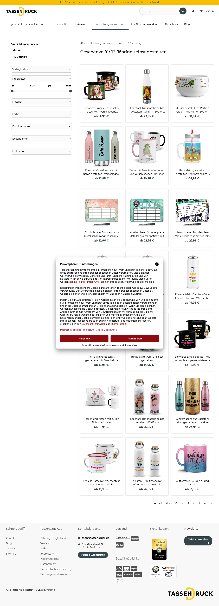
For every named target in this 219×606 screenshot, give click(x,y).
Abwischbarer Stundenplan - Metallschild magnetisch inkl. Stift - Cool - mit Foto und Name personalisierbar (147, 234)
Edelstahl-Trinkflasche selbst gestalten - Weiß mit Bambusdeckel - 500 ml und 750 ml (147, 420)
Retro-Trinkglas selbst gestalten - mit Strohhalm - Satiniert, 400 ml (101, 358)
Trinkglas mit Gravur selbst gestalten (147, 358)
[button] (193, 11)
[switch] (168, 574)
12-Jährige (20, 56)
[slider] (12, 91)
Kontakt (11, 538)
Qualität (11, 548)
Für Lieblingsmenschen (25, 44)
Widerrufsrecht (49, 558)
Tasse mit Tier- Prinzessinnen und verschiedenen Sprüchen (147, 172)
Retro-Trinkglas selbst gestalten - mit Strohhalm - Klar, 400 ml (192, 172)
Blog (9, 543)
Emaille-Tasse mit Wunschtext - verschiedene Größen (101, 482)
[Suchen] (182, 11)
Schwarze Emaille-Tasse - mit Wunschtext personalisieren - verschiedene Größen (192, 358)
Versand (45, 543)
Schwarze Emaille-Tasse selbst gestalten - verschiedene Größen (101, 110)
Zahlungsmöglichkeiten (54, 538)
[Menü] (174, 567)
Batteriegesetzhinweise (54, 574)
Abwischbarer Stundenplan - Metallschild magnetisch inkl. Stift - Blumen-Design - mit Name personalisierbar (101, 234)
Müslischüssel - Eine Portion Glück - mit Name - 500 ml (192, 110)
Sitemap (11, 553)
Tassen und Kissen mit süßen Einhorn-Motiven (101, 420)
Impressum (47, 553)
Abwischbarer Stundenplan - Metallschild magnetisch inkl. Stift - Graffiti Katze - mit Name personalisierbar (192, 234)
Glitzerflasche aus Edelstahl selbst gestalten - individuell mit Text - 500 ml (192, 420)
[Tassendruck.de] (21, 11)
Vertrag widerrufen (93, 554)
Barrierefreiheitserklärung (56, 569)
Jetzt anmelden (198, 539)
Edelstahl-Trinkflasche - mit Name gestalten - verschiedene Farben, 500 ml (101, 172)
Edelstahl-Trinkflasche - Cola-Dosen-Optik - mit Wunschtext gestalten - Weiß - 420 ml (192, 296)
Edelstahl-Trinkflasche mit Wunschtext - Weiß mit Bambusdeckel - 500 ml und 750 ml (147, 482)
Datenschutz (48, 564)
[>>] (211, 503)
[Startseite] (81, 43)
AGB (43, 548)
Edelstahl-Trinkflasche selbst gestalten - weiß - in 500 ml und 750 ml (147, 110)
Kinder (16, 50)
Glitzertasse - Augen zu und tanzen (192, 482)
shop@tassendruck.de (95, 537)
